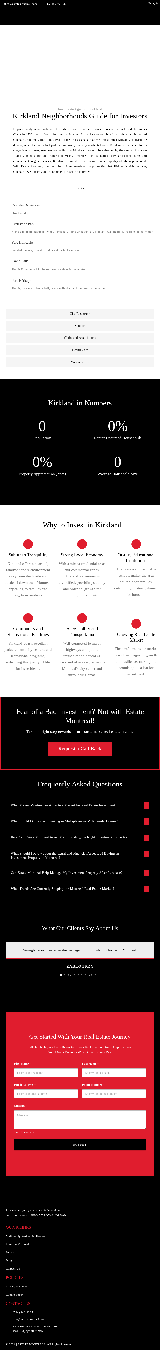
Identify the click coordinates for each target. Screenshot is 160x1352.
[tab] (80, 188)
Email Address (25, 1084)
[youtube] (129, 3)
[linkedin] (141, 3)
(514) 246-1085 (23, 1312)
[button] (80, 805)
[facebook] (117, 3)
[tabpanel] (80, 252)
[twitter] (123, 3)
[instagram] (135, 3)
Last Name (90, 1063)
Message (21, 1105)
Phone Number (93, 1084)
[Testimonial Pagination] (61, 975)
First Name (22, 1063)
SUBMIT (80, 1144)
